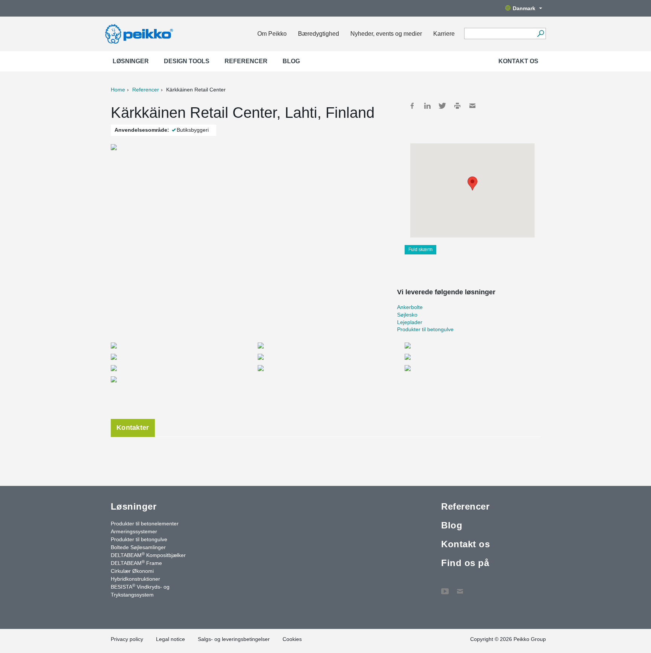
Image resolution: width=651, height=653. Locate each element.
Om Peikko (272, 33)
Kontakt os (518, 61)
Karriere (444, 33)
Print (457, 106)
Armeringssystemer (134, 531)
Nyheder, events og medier (386, 33)
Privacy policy (127, 639)
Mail (472, 106)
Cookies (292, 639)
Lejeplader (409, 322)
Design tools (186, 61)
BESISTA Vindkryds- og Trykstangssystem (140, 590)
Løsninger (131, 61)
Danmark (524, 8)
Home (118, 90)
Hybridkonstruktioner (135, 579)
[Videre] (540, 33)
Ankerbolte (410, 307)
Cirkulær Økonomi (132, 571)
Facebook (412, 106)
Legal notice (170, 639)
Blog (291, 61)
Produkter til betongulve (425, 329)
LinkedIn (427, 106)
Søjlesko (407, 315)
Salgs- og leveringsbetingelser (234, 639)
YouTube (445, 587)
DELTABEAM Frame (136, 562)
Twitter (442, 106)
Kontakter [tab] (132, 427)
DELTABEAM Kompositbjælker (148, 554)
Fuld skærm (420, 249)
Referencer (246, 61)
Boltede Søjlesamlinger (138, 547)
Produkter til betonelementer (145, 524)
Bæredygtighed (318, 33)
